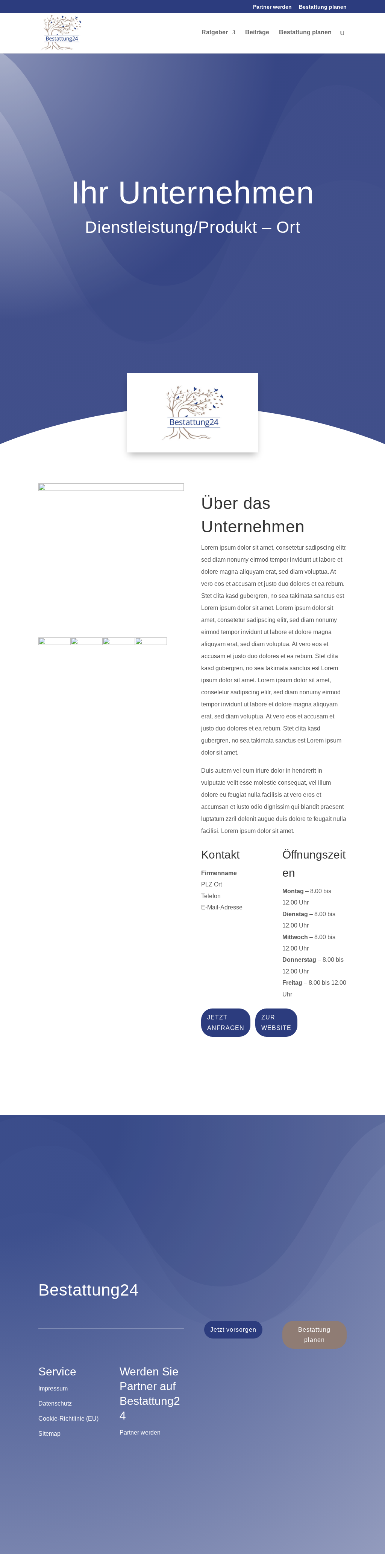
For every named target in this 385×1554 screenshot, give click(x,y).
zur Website (276, 1022)
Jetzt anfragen (225, 1022)
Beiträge (257, 32)
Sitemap (49, 1433)
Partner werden (272, 7)
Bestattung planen (323, 7)
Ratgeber (215, 32)
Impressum (53, 1388)
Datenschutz (55, 1403)
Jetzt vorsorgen (233, 1329)
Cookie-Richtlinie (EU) (68, 1418)
